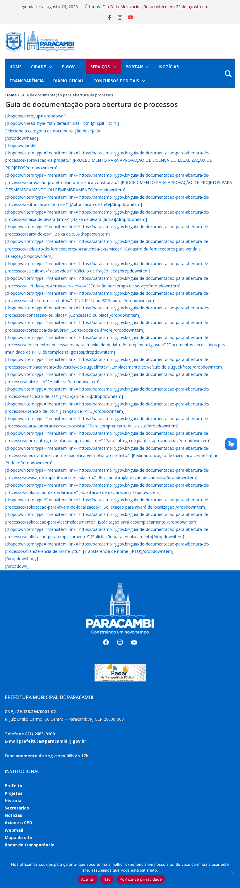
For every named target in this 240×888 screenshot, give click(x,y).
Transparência (26, 80)
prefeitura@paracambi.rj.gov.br (52, 741)
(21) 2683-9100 (40, 734)
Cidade (38, 66)
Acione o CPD (18, 822)
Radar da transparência (29, 845)
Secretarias (17, 808)
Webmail (14, 830)
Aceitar (88, 879)
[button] (49, 67)
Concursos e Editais (116, 80)
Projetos (14, 793)
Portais (134, 66)
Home (15, 66)
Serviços (100, 66)
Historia (13, 800)
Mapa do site (18, 837)
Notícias (169, 66)
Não (107, 879)
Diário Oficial (68, 80)
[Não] (233, 872)
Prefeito (13, 785)
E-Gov (68, 66)
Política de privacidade (140, 879)
